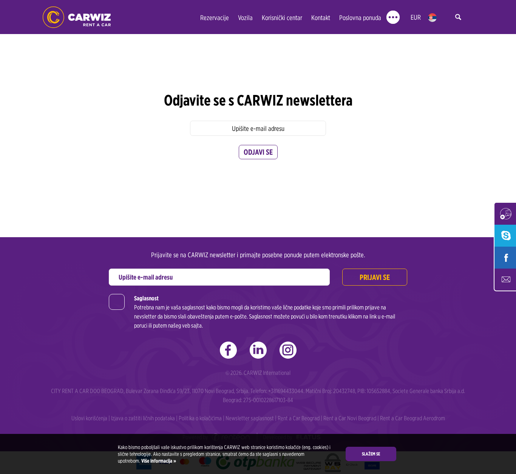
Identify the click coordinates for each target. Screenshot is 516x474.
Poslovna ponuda (360, 18)
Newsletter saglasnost (250, 418)
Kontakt (320, 18)
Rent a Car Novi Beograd (349, 418)
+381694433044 (285, 391)
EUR (416, 17)
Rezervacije (214, 18)
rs (432, 17)
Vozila (245, 18)
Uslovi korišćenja (89, 418)
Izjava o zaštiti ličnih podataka (143, 418)
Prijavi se (375, 277)
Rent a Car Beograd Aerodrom (412, 418)
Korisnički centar (282, 18)
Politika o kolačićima (200, 418)
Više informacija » (158, 461)
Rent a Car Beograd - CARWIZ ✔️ (77, 17)
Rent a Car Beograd (299, 418)
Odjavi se (258, 152)
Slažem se (371, 454)
